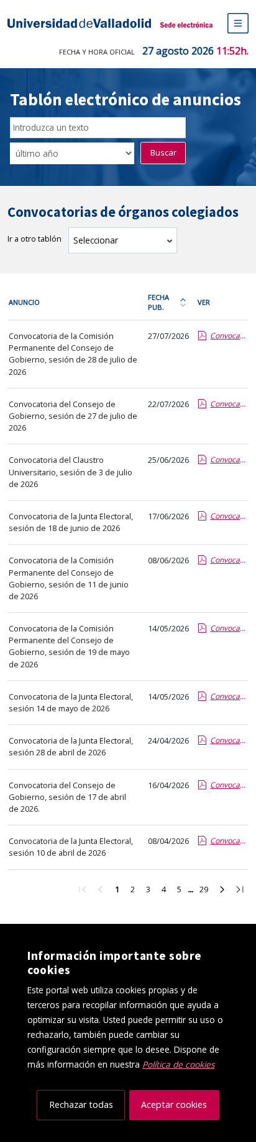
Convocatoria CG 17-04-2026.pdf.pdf (228, 785)
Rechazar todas (81, 1104)
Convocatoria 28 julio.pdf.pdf (228, 335)
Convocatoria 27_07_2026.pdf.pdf (228, 403)
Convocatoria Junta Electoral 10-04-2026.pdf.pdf (228, 840)
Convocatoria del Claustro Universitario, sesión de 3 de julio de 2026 (70, 471)
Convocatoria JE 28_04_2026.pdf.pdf (228, 740)
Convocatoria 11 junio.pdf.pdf (228, 560)
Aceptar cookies (174, 1104)
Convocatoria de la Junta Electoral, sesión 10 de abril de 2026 (71, 846)
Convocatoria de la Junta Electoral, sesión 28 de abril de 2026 (71, 746)
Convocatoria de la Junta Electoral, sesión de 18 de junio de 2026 (71, 522)
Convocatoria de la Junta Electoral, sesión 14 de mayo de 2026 (71, 702)
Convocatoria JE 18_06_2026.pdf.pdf (228, 516)
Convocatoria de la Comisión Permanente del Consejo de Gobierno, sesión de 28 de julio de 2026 (73, 353)
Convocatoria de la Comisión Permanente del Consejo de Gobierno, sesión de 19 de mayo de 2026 (69, 646)
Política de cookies (178, 1064)
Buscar (163, 152)
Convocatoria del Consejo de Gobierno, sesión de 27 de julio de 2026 (73, 415)
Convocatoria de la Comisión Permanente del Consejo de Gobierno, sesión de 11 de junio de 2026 (69, 578)
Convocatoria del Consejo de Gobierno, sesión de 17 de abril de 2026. (67, 797)
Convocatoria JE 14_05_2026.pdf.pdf (228, 696)
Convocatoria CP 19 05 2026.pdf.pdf (228, 628)
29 (206, 891)
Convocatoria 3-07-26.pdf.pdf (228, 459)
